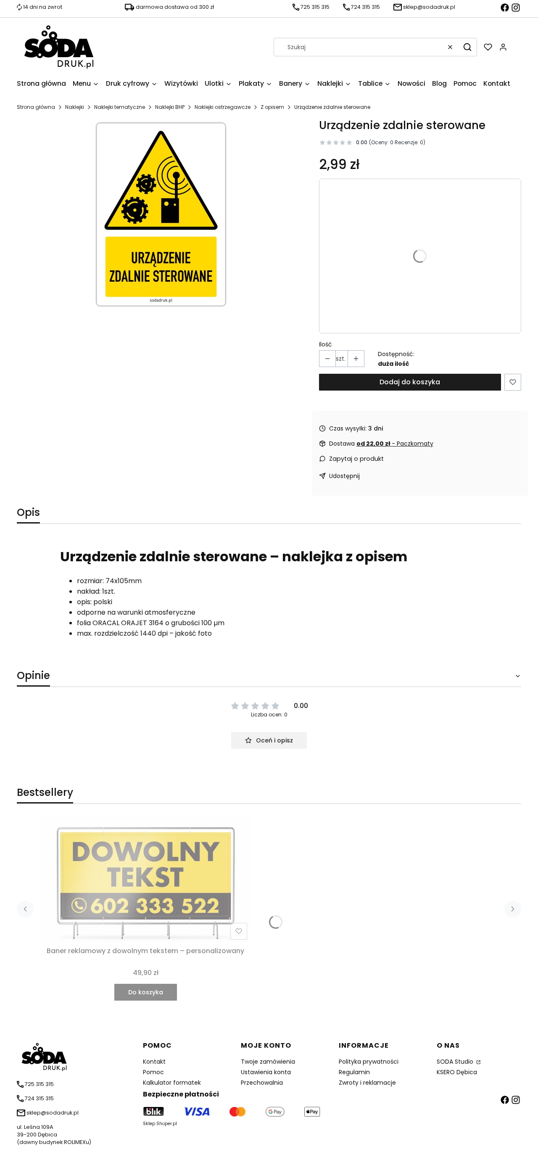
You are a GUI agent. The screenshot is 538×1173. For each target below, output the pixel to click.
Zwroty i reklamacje (367, 1082)
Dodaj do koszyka (410, 382)
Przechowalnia (262, 1082)
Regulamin (354, 1072)
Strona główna (36, 107)
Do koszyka (145, 992)
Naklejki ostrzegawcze (223, 107)
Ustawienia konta (266, 1072)
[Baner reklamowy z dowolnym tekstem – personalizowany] (145, 880)
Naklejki (74, 107)
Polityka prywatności (368, 1061)
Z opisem (272, 107)
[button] (467, 47)
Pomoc (153, 1072)
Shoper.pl (166, 1123)
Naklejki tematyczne (119, 107)
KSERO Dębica (457, 1072)
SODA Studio (456, 1061)
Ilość (325, 344)
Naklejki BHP (170, 107)
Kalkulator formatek (172, 1082)
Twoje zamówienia (268, 1061)
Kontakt (154, 1061)
